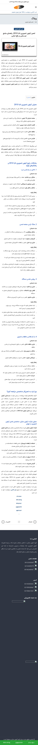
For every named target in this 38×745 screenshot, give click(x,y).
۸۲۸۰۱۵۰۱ (19, 496)
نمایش (28, 97)
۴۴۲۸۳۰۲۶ (18, 504)
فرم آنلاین (13, 490)
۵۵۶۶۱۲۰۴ (18, 511)
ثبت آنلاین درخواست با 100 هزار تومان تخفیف (24, 12)
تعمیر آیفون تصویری (29, 22)
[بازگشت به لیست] (19, 522)
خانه (36, 22)
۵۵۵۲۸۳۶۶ (19, 507)
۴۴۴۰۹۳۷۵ (19, 500)
